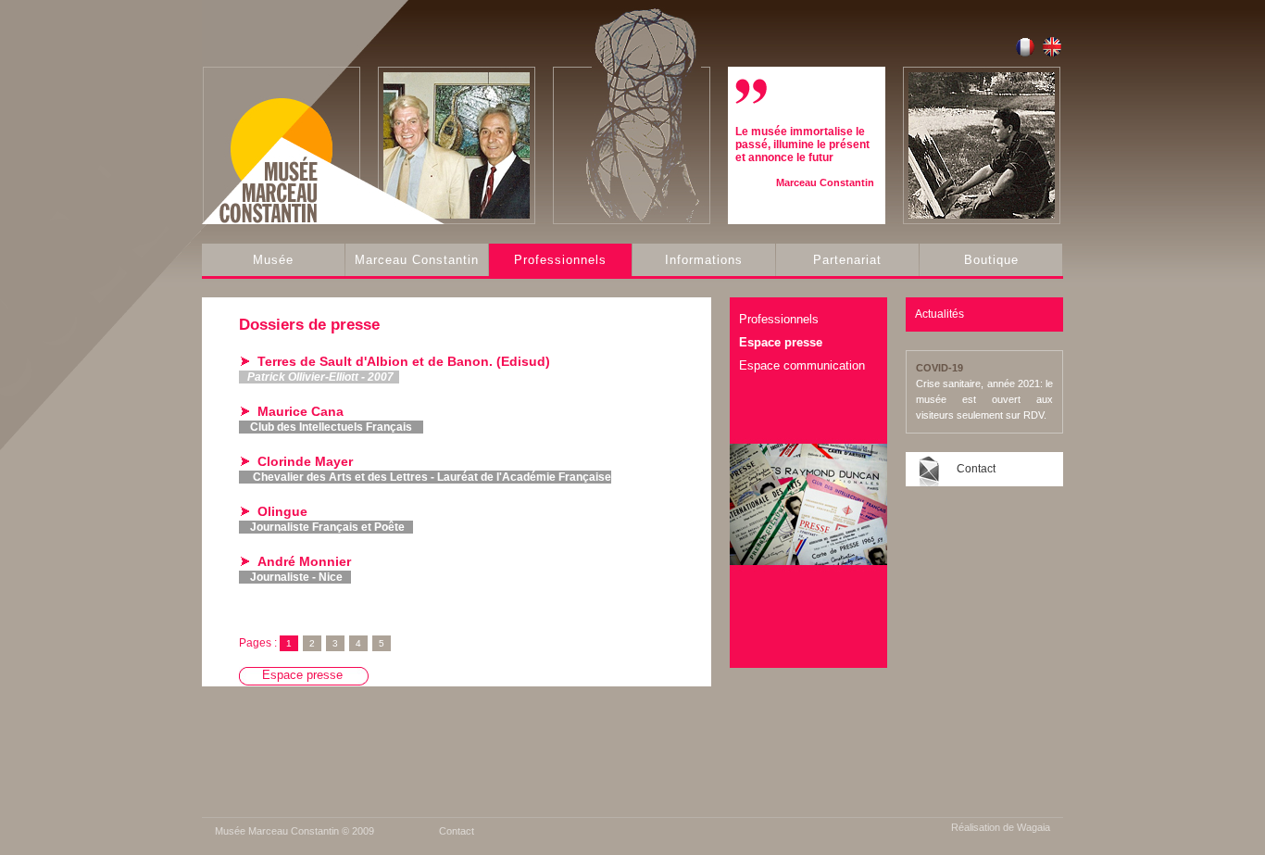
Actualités (939, 314)
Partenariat (847, 260)
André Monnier (304, 561)
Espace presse (780, 342)
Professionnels (560, 260)
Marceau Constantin (417, 260)
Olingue (282, 511)
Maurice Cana (300, 411)
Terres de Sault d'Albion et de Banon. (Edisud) (403, 361)
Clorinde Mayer (305, 461)
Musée (273, 260)
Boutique (991, 260)
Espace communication (802, 365)
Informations (704, 260)
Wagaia (1033, 827)
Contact (976, 468)
